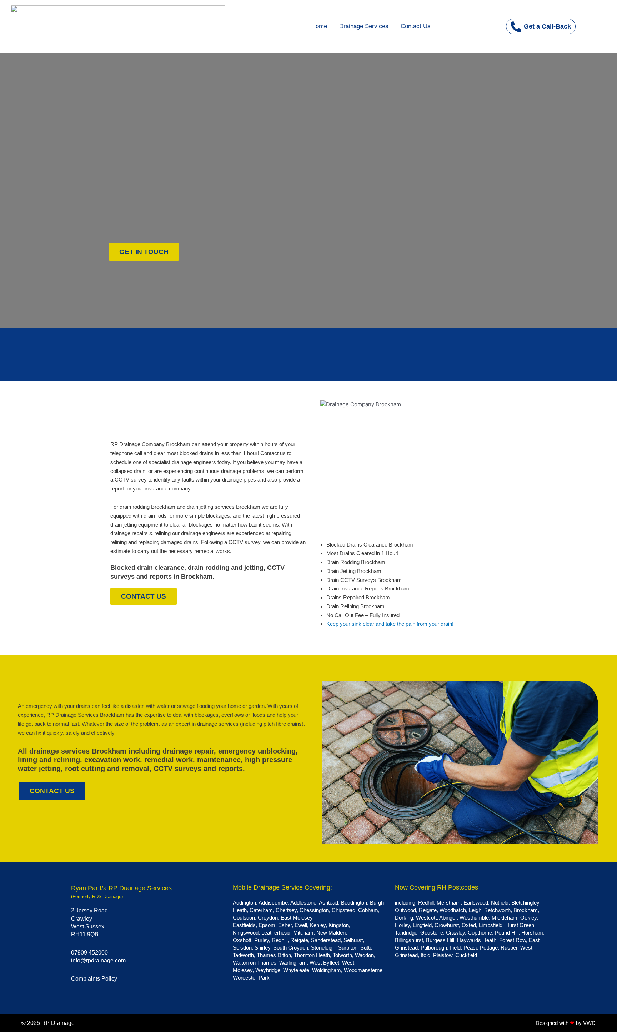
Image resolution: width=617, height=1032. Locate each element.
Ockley (528, 918)
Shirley (262, 948)
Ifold (425, 955)
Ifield (455, 948)
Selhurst (353, 940)
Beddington (354, 903)
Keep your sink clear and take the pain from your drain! (389, 624)
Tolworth (342, 955)
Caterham (261, 910)
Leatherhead (275, 933)
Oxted (469, 925)
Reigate (299, 940)
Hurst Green (519, 925)
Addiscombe (273, 903)
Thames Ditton (274, 955)
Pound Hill (506, 933)
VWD (589, 1023)
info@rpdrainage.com (98, 960)
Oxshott (242, 940)
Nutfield (499, 903)
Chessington (314, 910)
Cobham (368, 910)
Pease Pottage (480, 948)
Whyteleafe (296, 970)
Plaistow (442, 955)
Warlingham (293, 963)
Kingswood (246, 933)
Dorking (404, 918)
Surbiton (347, 948)
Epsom (267, 925)
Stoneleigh (323, 948)
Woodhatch (453, 910)
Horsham (532, 933)
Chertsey (286, 910)
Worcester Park (251, 978)
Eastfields (244, 925)
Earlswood (475, 903)
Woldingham (326, 970)
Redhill (279, 940)
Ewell (301, 925)
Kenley (318, 925)
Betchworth (497, 910)
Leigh (475, 910)
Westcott (426, 918)
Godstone (431, 933)
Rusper (509, 948)
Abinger (448, 918)
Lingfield (422, 925)
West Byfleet (324, 963)
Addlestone (303, 903)
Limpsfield (490, 925)
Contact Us (416, 26)
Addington (244, 903)
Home (319, 26)
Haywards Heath (476, 940)
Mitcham (303, 933)
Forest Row (512, 940)
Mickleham (504, 918)
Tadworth (243, 955)
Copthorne (480, 933)
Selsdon (242, 948)
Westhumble (474, 918)
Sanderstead (326, 940)
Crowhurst (447, 925)
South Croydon (290, 948)
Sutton (367, 948)
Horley (402, 925)
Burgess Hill (440, 940)
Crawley (455, 933)
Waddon (364, 955)
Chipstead (343, 910)
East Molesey (296, 918)
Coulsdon (244, 918)
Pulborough (434, 948)
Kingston (338, 925)
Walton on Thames (254, 963)
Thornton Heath (312, 955)
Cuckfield (466, 955)
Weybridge (267, 970)
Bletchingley (525, 903)
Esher (285, 925)
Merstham (449, 903)
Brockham (525, 910)
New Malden (331, 933)
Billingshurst (409, 940)
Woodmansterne (363, 970)
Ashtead (328, 903)
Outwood (405, 910)
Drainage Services (363, 26)
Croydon (268, 918)
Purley (261, 940)
